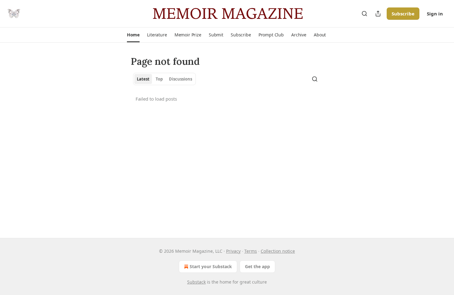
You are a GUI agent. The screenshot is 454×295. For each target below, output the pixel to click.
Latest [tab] (143, 79)
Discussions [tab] (180, 79)
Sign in (435, 13)
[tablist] (164, 79)
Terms (250, 251)
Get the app (257, 266)
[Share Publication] (378, 13)
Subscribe (403, 13)
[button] (133, 34)
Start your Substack (211, 266)
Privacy (233, 251)
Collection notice (278, 251)
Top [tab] (159, 79)
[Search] (364, 13)
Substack (196, 282)
